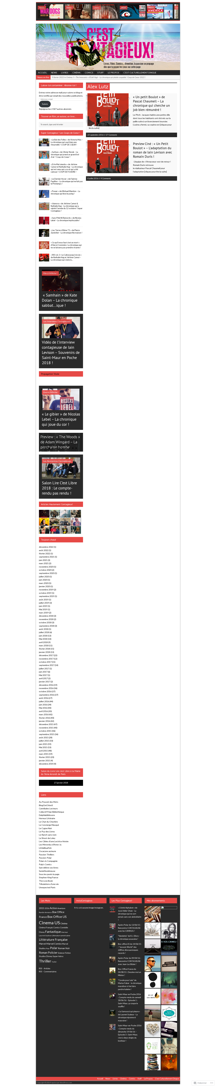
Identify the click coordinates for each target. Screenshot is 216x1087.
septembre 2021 (46, 556)
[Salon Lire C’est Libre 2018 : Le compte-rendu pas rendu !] (61, 477)
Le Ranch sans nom (47, 834)
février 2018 (44, 648)
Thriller (45, 961)
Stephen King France (48, 877)
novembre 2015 (46, 727)
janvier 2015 (44, 760)
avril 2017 (43, 678)
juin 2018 (43, 635)
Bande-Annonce (45, 912)
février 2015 (44, 757)
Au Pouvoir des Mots (48, 802)
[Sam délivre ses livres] (152, 930)
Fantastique (53, 931)
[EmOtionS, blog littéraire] (169, 1062)
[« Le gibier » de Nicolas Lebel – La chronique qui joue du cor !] (61, 408)
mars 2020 (43, 583)
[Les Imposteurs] (152, 963)
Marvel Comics (54, 943)
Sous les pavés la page (49, 874)
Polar (53, 948)
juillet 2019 (44, 603)
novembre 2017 (46, 658)
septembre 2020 (46, 573)
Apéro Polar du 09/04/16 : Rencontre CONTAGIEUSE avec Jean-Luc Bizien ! (129, 961)
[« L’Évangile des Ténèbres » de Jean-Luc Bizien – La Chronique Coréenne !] (105, 11)
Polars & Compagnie (48, 861)
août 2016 (43, 698)
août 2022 (43, 550)
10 (76, 448)
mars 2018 (43, 645)
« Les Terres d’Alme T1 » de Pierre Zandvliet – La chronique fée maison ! (66, 231)
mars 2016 (43, 714)
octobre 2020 (45, 570)
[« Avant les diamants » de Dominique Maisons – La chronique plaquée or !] (55, 532)
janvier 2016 (44, 721)
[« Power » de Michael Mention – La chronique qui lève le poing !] (44, 196)
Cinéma (76, 72)
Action (53, 908)
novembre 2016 (46, 688)
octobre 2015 (45, 731)
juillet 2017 (44, 668)
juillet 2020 (44, 576)
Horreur (64, 932)
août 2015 (43, 737)
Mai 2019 (43, 609)
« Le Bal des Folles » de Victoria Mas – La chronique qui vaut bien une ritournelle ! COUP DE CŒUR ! (67, 142)
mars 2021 (43, 563)
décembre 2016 (46, 685)
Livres (64, 72)
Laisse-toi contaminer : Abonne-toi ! (58, 85)
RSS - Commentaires (47, 971)
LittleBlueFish (45, 848)
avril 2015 (43, 750)
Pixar (48, 948)
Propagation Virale (50, 373)
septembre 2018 (46, 626)
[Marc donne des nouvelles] (152, 914)
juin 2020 (43, 579)
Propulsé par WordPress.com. (61, 1082)
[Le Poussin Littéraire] (169, 996)
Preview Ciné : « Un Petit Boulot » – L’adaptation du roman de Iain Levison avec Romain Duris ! (152, 150)
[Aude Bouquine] (169, 914)
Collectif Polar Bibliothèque (51, 812)
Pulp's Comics (45, 864)
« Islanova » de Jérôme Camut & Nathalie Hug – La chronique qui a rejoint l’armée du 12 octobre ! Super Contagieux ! (66, 207)
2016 (47, 908)
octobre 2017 (45, 662)
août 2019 (43, 599)
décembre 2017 (46, 655)
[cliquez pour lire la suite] (155, 171)
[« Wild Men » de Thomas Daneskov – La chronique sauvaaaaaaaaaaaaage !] (55, 516)
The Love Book (46, 881)
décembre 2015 (46, 724)
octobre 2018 (45, 622)
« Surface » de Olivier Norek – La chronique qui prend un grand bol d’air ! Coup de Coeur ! (65, 154)
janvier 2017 (44, 681)
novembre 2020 (46, 566)
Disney (42, 932)
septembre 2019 (46, 596)
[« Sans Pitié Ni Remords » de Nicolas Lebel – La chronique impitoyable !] (44, 223)
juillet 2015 (44, 740)
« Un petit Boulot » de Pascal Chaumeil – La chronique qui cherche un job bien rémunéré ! (151, 103)
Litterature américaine (61, 935)
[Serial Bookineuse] (169, 1013)
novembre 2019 (46, 589)
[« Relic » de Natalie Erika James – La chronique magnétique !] (76, 532)
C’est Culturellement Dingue (139, 72)
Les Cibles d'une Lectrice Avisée (53, 841)
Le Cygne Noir (45, 828)
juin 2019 (43, 606)
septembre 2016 (46, 695)
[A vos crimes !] (169, 947)
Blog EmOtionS (46, 805)
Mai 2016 (43, 708)
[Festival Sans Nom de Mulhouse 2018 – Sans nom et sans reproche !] (132, 11)
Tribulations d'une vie (49, 884)
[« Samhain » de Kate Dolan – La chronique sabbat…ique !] (61, 289)
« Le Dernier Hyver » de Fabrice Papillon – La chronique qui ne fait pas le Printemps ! (67, 181)
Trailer (54, 962)
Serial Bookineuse (47, 871)
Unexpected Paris (47, 887)
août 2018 (43, 629)
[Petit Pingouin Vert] (152, 1046)
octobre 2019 (45, 593)
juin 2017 (43, 671)
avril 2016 (43, 711)
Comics (89, 72)
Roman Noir (64, 948)
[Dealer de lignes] (152, 1029)
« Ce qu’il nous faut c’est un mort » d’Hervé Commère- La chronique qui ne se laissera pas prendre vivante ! (66, 245)
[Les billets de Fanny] (152, 1062)
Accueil (42, 72)
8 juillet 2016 (92, 178)
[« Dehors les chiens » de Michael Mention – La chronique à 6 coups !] (44, 532)
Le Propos (113, 72)
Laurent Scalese (45, 935)
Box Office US (57, 917)
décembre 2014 (46, 763)
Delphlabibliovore (47, 815)
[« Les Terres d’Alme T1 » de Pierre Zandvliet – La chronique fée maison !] (44, 235)
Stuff (100, 72)
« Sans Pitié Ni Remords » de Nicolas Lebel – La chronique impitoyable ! (66, 219)
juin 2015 (43, 744)
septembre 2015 (46, 734)
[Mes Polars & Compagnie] (169, 1046)
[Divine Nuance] (169, 931)
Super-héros (58, 956)
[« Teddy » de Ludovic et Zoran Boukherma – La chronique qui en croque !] (44, 524)
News (54, 72)
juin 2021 (43, 560)
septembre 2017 (46, 665)
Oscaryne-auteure (47, 851)
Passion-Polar (45, 858)
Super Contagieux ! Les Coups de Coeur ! (60, 132)
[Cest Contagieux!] (108, 47)
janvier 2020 (44, 586)
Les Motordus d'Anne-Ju (50, 844)
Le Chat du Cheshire (48, 821)
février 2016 (44, 718)
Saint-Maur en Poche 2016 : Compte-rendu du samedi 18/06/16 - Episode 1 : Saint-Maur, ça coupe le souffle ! (129, 1000)
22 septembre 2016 (95, 135)
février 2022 (44, 553)
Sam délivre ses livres (48, 867)
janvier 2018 (44, 652)
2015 (41, 908)
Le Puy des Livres (47, 831)
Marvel (42, 943)
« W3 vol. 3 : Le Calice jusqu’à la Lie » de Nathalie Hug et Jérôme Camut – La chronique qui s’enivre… (66, 257)
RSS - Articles (44, 968)
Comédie (64, 927)
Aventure (61, 908)
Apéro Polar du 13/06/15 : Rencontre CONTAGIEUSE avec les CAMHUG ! (129, 928)
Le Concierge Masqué (49, 825)
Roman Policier (48, 952)
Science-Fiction (64, 953)
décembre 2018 (46, 616)
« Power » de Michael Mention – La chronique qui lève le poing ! (65, 192)
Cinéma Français (46, 927)
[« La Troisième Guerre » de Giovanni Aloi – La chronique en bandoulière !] (76, 516)
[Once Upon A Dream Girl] (152, 1013)
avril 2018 (43, 642)
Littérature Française (53, 939)
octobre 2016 (45, 691)
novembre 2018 (46, 619)
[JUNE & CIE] (169, 1029)
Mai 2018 (43, 639)
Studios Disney (45, 956)
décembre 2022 (46, 547)
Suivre (45, 104)
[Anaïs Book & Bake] (169, 980)
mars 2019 (43, 612)
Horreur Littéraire (47, 818)
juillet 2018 (44, 632)
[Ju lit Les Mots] (152, 996)
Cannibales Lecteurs (48, 808)
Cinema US (49, 922)
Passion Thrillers (46, 854)
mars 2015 (43, 754)
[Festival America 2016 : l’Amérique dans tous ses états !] (160, 11)
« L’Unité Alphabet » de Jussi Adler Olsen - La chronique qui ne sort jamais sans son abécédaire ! (129, 914)
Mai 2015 (43, 747)
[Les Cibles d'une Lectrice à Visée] (169, 964)
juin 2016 (43, 704)
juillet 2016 (44, 701)
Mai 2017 (43, 675)
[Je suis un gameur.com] (152, 980)
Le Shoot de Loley (47, 838)
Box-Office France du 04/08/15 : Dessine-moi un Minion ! (129, 972)
